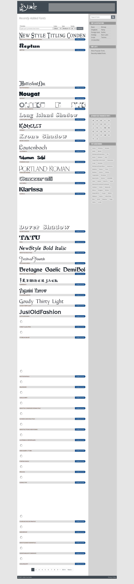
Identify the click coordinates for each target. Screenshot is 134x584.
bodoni (103, 178)
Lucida (99, 202)
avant (111, 181)
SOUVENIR (109, 178)
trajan (110, 199)
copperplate (95, 175)
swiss (93, 181)
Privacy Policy (112, 574)
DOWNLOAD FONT (80, 39)
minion (94, 190)
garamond (109, 166)
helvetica (100, 148)
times (106, 169)
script (93, 163)
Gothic (103, 32)
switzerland (110, 160)
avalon (101, 196)
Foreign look (95, 32)
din (107, 154)
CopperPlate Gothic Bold (98, 160)
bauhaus (94, 172)
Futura (94, 148)
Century (107, 172)
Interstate (100, 163)
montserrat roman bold (98, 154)
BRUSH (110, 193)
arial (106, 157)
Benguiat (100, 190)
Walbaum (94, 196)
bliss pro (105, 181)
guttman (94, 187)
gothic (101, 187)
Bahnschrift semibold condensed (100, 184)
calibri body (108, 196)
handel (99, 181)
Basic (93, 27)
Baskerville (107, 187)
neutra (101, 169)
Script (93, 37)
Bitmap (103, 27)
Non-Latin (104, 35)
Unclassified (95, 40)
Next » (70, 567)
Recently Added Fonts (98, 53)
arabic (93, 151)
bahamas (104, 199)
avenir (94, 157)
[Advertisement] (82, 7)
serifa (98, 199)
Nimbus (107, 190)
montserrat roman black (98, 166)
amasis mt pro (95, 193)
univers (101, 172)
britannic (100, 157)
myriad (99, 151)
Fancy (103, 30)
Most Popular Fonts (98, 51)
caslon (94, 202)
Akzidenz (94, 169)
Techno (103, 37)
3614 (64, 567)
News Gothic (95, 178)
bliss (93, 199)
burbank (107, 148)
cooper (104, 193)
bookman (103, 175)
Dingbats (94, 30)
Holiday (93, 35)
